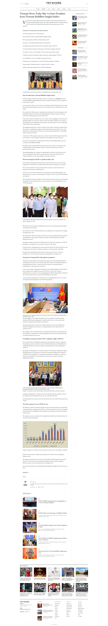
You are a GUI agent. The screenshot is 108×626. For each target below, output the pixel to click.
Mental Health (68, 611)
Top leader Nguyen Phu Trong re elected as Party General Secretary (40, 579)
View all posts (32, 487)
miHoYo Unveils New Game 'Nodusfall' (83, 63)
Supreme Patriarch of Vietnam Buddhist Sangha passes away (52, 552)
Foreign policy (57, 616)
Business (44, 8)
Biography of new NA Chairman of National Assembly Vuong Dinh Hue (53, 594)
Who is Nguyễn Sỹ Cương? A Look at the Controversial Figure (83, 57)
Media (67, 613)
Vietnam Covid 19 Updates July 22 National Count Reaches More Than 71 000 (54, 579)
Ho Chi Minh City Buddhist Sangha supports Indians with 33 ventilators (52, 539)
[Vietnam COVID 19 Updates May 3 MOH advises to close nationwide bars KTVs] (26, 587)
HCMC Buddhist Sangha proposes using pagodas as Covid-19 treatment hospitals (52, 501)
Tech (69, 8)
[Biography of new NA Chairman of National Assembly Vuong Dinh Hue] (54, 587)
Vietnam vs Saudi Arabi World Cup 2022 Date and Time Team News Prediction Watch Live (25, 579)
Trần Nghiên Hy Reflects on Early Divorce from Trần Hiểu (83, 36)
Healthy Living (68, 603)
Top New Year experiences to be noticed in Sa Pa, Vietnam (48, 611)
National (24, 476)
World (38, 8)
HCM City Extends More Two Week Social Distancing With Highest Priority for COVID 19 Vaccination (81, 580)
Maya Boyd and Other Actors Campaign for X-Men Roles (83, 76)
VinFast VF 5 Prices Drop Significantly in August (82, 23)
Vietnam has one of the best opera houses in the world (48, 617)
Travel (53, 8)
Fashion (56, 608)
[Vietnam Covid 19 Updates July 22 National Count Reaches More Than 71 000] (54, 572)
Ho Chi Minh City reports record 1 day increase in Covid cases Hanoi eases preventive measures (82, 594)
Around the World (69, 608)
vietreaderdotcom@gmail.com (25, 609)
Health (64, 8)
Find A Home (80, 606)
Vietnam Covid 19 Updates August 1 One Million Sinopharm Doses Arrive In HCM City (68, 579)
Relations (67, 614)
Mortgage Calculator (81, 608)
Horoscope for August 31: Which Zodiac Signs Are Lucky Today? (82, 42)
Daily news (68, 616)
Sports (58, 8)
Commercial (80, 605)
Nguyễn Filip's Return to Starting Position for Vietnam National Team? (83, 30)
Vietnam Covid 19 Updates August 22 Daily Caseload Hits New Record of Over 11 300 (67, 594)
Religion (56, 606)
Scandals (56, 613)
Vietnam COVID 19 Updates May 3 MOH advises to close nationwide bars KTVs (26, 594)
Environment (57, 605)
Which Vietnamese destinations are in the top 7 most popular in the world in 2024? (48, 605)
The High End (80, 611)
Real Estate (80, 603)
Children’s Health (69, 606)
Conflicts (56, 611)
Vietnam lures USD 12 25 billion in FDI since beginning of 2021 (39, 594)
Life (49, 8)
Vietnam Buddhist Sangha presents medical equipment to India (52, 526)
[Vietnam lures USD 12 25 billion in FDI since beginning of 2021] (40, 587)
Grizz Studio (80, 616)
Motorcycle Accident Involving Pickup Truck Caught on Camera (82, 51)
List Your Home (80, 613)
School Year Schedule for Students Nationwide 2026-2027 (82, 70)
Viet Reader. (54, 2)
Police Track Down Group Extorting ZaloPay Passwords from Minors (83, 17)
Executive (56, 614)
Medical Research (69, 605)
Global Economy (57, 603)
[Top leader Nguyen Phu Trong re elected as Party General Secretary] (40, 572)
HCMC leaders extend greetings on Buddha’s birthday (52, 513)
